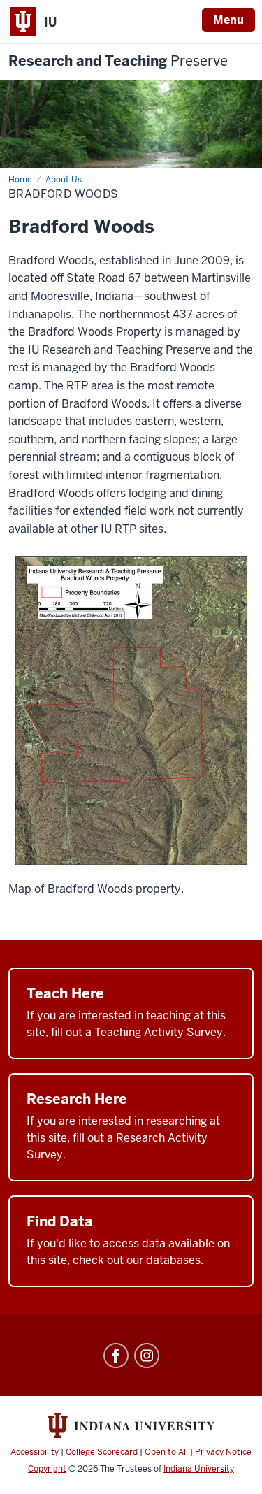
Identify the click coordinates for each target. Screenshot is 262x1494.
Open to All (166, 1452)
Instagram (146, 1355)
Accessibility (34, 1452)
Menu (228, 20)
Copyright (47, 1468)
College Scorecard (102, 1452)
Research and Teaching (118, 61)
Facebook (116, 1355)
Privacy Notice (223, 1452)
